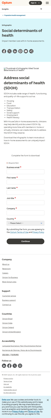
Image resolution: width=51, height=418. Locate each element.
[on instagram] (20, 366)
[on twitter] (15, 366)
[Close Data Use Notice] (48, 400)
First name (12, 178)
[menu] (47, 3)
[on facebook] (9, 366)
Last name (12, 188)
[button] (31, 53)
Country (11, 219)
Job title (11, 198)
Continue (25, 241)
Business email (14, 167)
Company (12, 208)
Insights (5, 9)
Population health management (14, 15)
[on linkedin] (4, 366)
